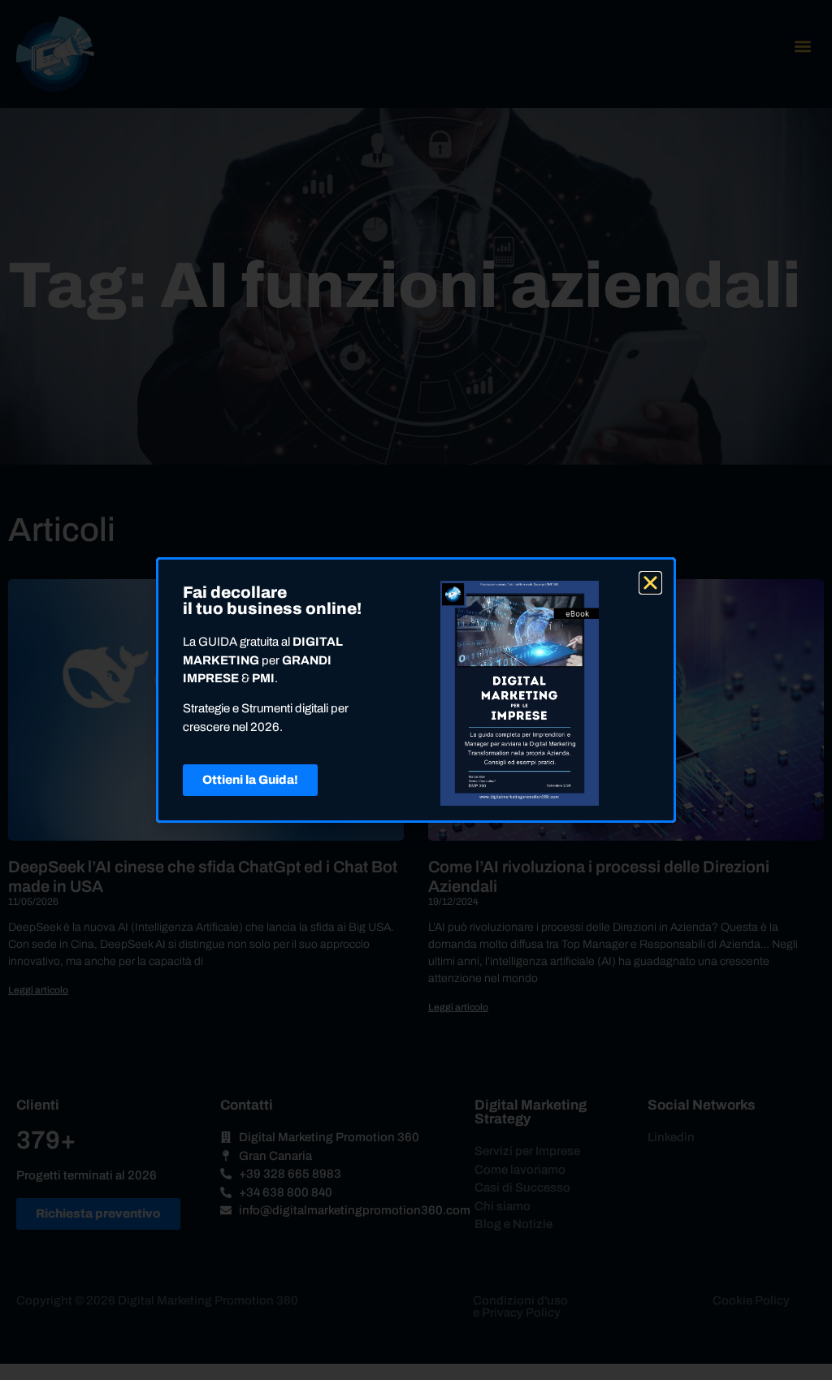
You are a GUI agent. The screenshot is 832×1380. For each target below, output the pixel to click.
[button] (650, 582)
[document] (416, 690)
